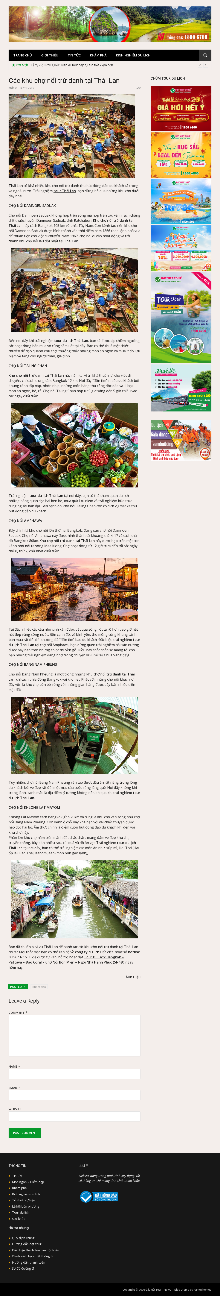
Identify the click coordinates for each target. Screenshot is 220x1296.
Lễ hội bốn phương (25, 1206)
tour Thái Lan (64, 190)
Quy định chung (23, 1238)
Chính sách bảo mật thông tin (33, 1256)
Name (14, 1066)
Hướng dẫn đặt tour (26, 1244)
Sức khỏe (18, 1218)
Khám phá (98, 55)
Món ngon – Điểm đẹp (28, 1182)
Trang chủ (22, 55)
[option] (119, 65)
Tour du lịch (20, 1212)
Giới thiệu (49, 55)
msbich (13, 88)
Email (14, 1088)
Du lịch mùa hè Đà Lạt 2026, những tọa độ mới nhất (69, 65)
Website (15, 1109)
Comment (18, 1013)
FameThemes (202, 1289)
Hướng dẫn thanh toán (28, 1262)
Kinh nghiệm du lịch (133, 55)
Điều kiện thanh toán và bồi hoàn (35, 1250)
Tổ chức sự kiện (23, 1200)
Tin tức (74, 55)
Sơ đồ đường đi (23, 1268)
